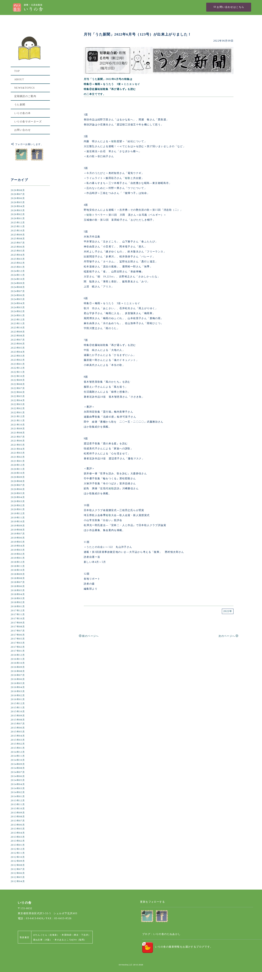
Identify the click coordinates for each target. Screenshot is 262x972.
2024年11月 (18, 275)
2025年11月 (18, 226)
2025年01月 (18, 267)
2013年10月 (18, 808)
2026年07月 (18, 194)
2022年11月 (18, 372)
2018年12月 (18, 562)
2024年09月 (18, 283)
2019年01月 (18, 558)
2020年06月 (18, 489)
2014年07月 (18, 772)
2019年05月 (18, 542)
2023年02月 (18, 360)
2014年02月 (18, 792)
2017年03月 (18, 643)
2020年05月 (18, 493)
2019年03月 (18, 550)
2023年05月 (18, 348)
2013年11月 (18, 804)
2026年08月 (18, 190)
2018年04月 (18, 594)
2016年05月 (18, 683)
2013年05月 (18, 829)
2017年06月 (18, 635)
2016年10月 (18, 663)
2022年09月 (18, 380)
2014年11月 (18, 756)
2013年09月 (18, 812)
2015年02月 (18, 744)
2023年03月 (18, 356)
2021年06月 (18, 441)
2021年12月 (18, 416)
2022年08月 (18, 384)
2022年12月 (18, 368)
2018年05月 (18, 590)
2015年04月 (18, 736)
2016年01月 (18, 699)
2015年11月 (18, 707)
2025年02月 (18, 263)
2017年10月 (18, 618)
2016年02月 (18, 695)
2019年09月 (18, 525)
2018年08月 (18, 578)
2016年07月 (18, 675)
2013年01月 (18, 845)
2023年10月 (18, 327)
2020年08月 (18, 481)
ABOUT (19, 79)
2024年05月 (18, 299)
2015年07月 (18, 723)
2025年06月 (18, 247)
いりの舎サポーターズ (28, 121)
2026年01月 (18, 218)
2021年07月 (18, 437)
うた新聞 (19, 104)
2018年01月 (18, 606)
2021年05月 (18, 445)
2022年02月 (18, 408)
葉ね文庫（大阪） (42, 939)
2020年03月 (18, 501)
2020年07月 (18, 485)
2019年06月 (18, 538)
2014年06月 (18, 776)
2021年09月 (18, 428)
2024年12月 (18, 271)
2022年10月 (18, 376)
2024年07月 (18, 291)
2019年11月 (18, 517)
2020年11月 (18, 469)
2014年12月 (18, 752)
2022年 (227, 611)
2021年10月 (18, 424)
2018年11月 (18, 566)
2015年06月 (18, 728)
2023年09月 (18, 332)
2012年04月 (18, 881)
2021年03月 (18, 453)
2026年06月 (18, 198)
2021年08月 (18, 433)
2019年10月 (18, 521)
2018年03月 (18, 598)
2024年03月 (18, 307)
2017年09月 (18, 622)
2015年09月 (18, 715)
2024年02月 (18, 311)
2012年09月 (18, 861)
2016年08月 (18, 671)
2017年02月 (18, 647)
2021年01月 (18, 461)
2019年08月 (18, 530)
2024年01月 (18, 315)
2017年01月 (18, 651)
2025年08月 (18, 238)
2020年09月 (18, 477)
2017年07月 (18, 631)
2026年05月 (18, 202)
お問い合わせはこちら (230, 7)
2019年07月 (18, 533)
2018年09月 (18, 574)
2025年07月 (18, 243)
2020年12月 (18, 465)
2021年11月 (18, 420)
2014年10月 (18, 760)
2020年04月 (18, 497)
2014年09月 (18, 764)
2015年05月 (18, 731)
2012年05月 (18, 877)
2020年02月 (18, 505)
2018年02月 (18, 602)
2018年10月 (18, 570)
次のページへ (227, 636)
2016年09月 (18, 667)
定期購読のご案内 (25, 96)
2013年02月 (18, 841)
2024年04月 (18, 303)
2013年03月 (18, 837)
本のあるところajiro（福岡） (70, 939)
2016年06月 (18, 679)
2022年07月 (18, 388)
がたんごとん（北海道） (46, 934)
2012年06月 (18, 873)
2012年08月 (18, 865)
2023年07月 (18, 340)
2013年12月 (18, 800)
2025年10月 (18, 230)
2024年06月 (18, 295)
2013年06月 (18, 825)
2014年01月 (18, 796)
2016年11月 (18, 659)
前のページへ (90, 636)
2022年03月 (18, 404)
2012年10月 (18, 857)
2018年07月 (18, 582)
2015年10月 (18, 711)
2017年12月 (18, 610)
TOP (17, 71)
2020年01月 (18, 509)
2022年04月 (18, 400)
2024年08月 (18, 287)
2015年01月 (18, 748)
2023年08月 (18, 335)
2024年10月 (18, 279)
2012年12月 (18, 849)
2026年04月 (18, 206)
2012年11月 (18, 853)
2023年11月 (18, 323)
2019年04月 (18, 546)
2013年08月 (18, 816)
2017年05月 (18, 639)
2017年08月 (18, 626)
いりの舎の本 (22, 113)
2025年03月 (18, 259)
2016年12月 (18, 655)
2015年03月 (18, 740)
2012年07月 (18, 869)
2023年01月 (18, 364)
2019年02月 (18, 554)
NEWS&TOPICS (24, 88)
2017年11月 (18, 614)
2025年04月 (18, 255)
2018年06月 (18, 586)
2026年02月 (18, 214)
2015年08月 (18, 720)
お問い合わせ (22, 130)
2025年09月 (18, 235)
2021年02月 (18, 457)
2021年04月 (18, 449)
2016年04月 (18, 687)
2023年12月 (18, 319)
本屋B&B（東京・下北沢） (76, 934)
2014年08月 (18, 768)
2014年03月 (18, 788)
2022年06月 (18, 392)
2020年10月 (18, 473)
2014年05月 (18, 780)
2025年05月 (18, 251)
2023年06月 (18, 343)
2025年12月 (18, 222)
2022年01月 (18, 412)
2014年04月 (18, 784)
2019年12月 (18, 513)
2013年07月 (18, 820)
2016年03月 (18, 691)
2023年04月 (18, 352)
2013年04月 (18, 833)
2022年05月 (18, 396)
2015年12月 (18, 703)
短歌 (114, 141)
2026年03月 (18, 210)
